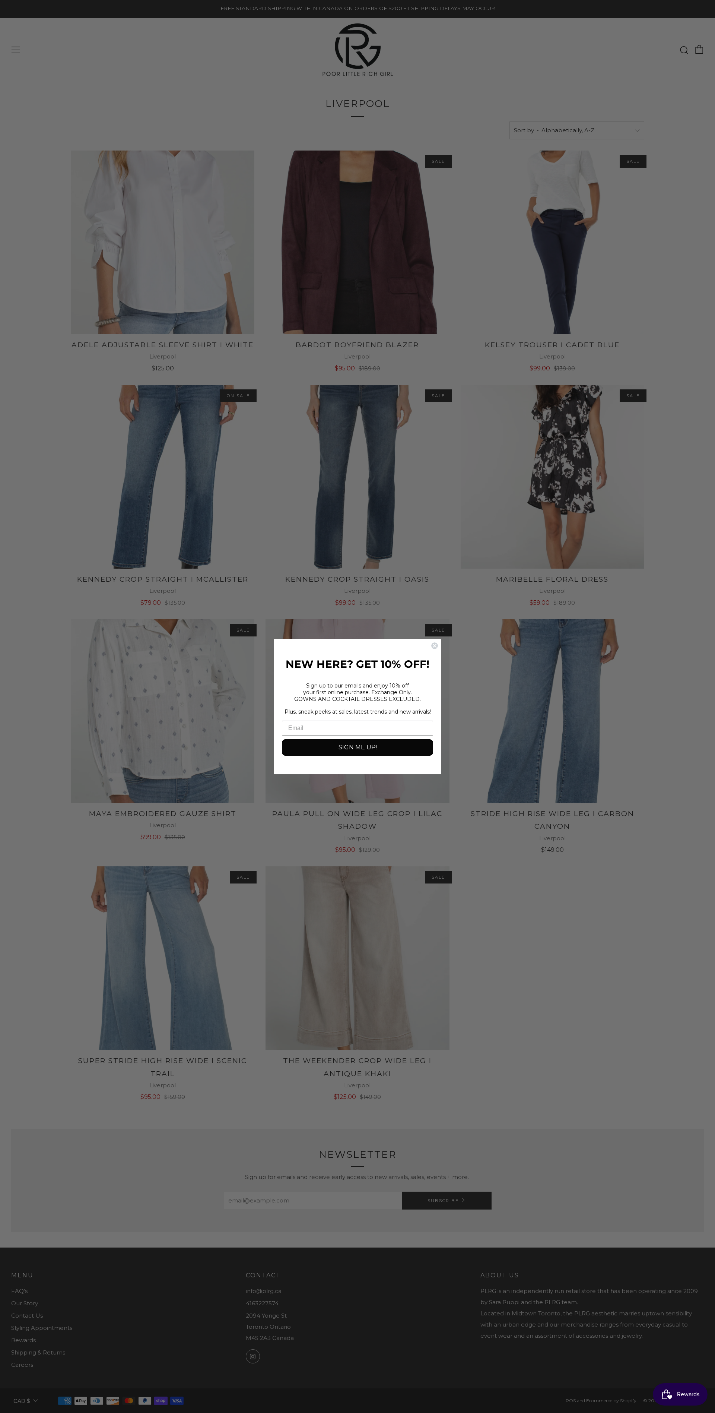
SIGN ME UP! (358, 747)
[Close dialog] (434, 645)
